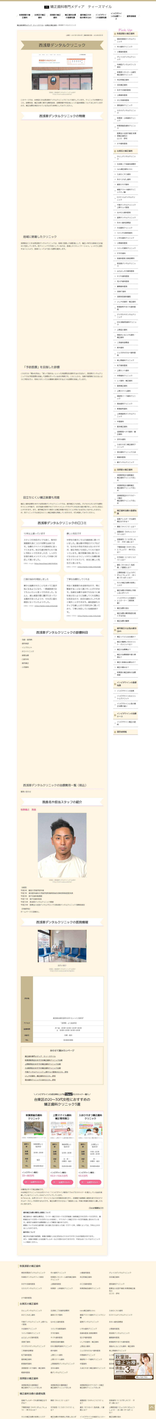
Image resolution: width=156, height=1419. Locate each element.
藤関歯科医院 (122, 286)
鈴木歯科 (120, 347)
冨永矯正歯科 (122, 426)
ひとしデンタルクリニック (126, 157)
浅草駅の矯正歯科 (55, 16)
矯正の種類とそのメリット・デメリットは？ (126, 643)
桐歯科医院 (121, 457)
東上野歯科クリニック (125, 360)
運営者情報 (131, 16)
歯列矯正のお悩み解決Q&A (85, 16)
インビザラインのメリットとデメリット (126, 697)
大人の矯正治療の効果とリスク (126, 584)
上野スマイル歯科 (124, 391)
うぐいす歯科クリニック (126, 248)
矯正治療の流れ (123, 608)
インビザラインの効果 (125, 691)
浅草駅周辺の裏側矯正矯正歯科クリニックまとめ (126, 488)
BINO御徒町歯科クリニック (126, 323)
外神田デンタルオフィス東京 (126, 65)
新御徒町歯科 (122, 409)
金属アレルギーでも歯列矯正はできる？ (126, 520)
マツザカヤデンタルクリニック (126, 315)
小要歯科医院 (122, 52)
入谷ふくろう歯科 (124, 174)
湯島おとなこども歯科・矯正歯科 (126, 336)
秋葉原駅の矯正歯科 (24, 16)
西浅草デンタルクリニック (126, 264)
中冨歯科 (120, 421)
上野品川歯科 (122, 330)
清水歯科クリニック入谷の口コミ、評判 (40, 1080)
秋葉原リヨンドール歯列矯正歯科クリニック (126, 73)
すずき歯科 (121, 253)
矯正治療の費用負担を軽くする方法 (126, 614)
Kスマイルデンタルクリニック (126, 198)
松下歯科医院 (122, 365)
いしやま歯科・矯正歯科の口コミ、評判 (40, 1076)
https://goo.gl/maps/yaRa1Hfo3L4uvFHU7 (48, 564)
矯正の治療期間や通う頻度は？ (126, 655)
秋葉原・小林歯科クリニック (126, 119)
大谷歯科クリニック (124, 228)
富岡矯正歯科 (122, 386)
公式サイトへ (36, 1182)
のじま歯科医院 (123, 100)
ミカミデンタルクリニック (126, 111)
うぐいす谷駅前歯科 (124, 233)
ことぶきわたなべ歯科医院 (126, 354)
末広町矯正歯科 (123, 80)
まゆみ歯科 (121, 439)
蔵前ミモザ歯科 (123, 184)
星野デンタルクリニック (126, 217)
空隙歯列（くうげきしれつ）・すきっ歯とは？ (126, 540)
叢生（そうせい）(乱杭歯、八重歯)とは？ (126, 566)
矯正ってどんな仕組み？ (126, 637)
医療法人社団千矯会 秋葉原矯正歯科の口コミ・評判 (126, 136)
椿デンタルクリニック (125, 462)
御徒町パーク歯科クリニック (126, 397)
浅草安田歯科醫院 (124, 296)
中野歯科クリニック (124, 375)
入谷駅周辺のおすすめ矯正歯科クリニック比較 (43, 1068)
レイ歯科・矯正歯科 (124, 381)
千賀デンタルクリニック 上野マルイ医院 (126, 206)
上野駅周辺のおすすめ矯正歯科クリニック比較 (43, 1064)
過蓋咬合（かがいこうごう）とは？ (126, 533)
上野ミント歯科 (123, 370)
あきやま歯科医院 (124, 90)
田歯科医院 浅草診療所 (126, 258)
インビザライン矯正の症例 (126, 723)
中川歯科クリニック (124, 47)
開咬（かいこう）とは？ (126, 526)
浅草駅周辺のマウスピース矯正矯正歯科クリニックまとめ (126, 499)
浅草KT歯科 (121, 291)
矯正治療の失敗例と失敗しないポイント (126, 591)
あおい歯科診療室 (124, 223)
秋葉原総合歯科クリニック (126, 127)
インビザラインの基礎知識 (100, 16)
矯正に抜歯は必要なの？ (126, 662)
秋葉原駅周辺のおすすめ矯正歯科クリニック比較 (43, 1060)
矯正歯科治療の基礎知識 (70, 16)
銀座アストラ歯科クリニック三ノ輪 (126, 190)
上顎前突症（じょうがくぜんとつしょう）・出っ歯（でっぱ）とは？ (126, 575)
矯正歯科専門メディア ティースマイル (81, 6)
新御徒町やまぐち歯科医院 (126, 308)
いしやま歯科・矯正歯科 (126, 302)
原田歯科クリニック (124, 105)
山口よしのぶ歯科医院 (125, 271)
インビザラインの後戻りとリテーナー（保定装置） (126, 600)
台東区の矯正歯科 (39, 16)
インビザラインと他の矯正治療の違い (126, 704)
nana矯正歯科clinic (124, 169)
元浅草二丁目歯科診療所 (126, 164)
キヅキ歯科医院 (123, 276)
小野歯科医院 (122, 243)
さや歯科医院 (122, 143)
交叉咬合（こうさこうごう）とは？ (126, 558)
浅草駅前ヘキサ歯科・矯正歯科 (126, 433)
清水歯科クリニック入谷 (126, 452)
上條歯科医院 (122, 95)
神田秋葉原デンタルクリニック (126, 40)
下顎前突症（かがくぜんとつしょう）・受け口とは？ (126, 549)
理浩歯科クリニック (124, 403)
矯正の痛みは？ (123, 667)
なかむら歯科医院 (124, 212)
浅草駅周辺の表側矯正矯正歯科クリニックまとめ (126, 477)
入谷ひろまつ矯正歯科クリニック (126, 445)
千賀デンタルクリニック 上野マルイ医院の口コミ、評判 (46, 1072)
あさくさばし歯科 (124, 179)
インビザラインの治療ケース (116, 16)
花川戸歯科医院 (123, 281)
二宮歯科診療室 (123, 342)
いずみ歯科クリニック (125, 238)
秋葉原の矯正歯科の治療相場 (126, 673)
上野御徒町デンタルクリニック (126, 415)
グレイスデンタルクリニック (126, 58)
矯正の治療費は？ (124, 649)
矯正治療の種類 (123, 621)
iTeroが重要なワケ (96, 1208)
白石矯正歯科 (122, 85)
